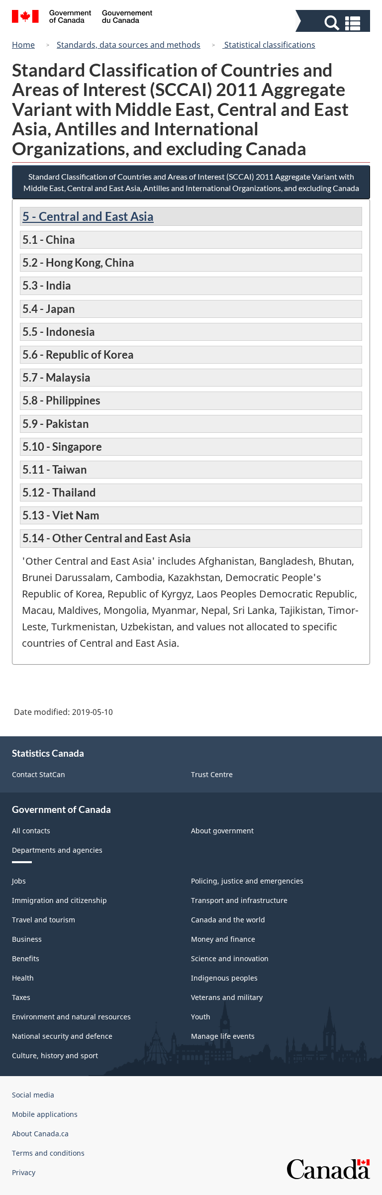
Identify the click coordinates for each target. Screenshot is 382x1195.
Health (23, 978)
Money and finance (223, 939)
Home (23, 44)
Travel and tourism (43, 919)
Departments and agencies (57, 850)
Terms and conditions (48, 1153)
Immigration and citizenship (59, 900)
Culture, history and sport (55, 1055)
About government (222, 830)
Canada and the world (228, 919)
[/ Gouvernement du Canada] (82, 18)
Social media (33, 1094)
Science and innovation (230, 958)
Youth (200, 1016)
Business (27, 939)
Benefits (25, 958)
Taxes (21, 997)
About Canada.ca (40, 1133)
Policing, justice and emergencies (247, 881)
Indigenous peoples (224, 978)
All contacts (31, 830)
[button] (334, 23)
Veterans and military (227, 997)
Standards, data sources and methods (128, 44)
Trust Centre (212, 774)
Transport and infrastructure (239, 900)
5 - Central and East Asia (88, 216)
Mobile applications (45, 1114)
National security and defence (62, 1036)
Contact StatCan (38, 774)
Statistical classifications (268, 44)
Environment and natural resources (71, 1016)
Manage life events (223, 1036)
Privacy (23, 1172)
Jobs (19, 881)
